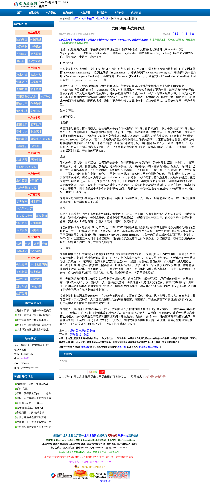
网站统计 (105, 481)
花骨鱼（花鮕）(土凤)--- (30, 403)
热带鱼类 (36, 89)
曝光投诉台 (35, 61)
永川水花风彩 (38, 264)
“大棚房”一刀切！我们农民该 (32, 384)
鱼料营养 (21, 180)
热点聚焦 (36, 53)
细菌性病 (21, 124)
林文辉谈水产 (24, 208)
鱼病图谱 (36, 146)
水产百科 (21, 223)
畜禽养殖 (41, 215)
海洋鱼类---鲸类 (79, 334)
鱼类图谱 (36, 230)
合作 (45, 243)
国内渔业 (21, 39)
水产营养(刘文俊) (27, 187)
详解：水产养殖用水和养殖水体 (34, 398)
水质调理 (85, 12)
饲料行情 (36, 180)
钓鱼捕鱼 (36, 223)
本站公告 (36, 286)
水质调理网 (34, 153)
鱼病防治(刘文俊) (41, 138)
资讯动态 (34, 12)
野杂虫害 (21, 103)
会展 (36, 243)
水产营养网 (34, 173)
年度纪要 (21, 279)
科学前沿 (36, 201)
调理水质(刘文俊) (27, 166)
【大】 (193, 33)
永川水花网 (34, 257)
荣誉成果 (36, 271)
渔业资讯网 (34, 32)
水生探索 (21, 201)
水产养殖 (51, 12)
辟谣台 (20, 61)
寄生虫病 (21, 131)
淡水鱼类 (21, 74)
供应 (19, 243)
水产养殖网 (34, 68)
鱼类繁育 (36, 103)
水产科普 (119, 12)
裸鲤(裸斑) (22, 388)
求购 (27, 243)
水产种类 (46, 96)
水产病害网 (34, 117)
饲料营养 (102, 12)
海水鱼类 (36, 74)
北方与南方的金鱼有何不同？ (33, 320)
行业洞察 (36, 251)
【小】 (175, 33)
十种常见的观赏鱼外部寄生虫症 (34, 427)
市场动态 (21, 251)
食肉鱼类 (21, 89)
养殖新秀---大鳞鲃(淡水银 (30, 412)
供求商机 (136, 12)
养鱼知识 (36, 110)
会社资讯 (21, 264)
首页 (19, 12)
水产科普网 (34, 194)
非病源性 (36, 131)
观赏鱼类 (36, 81)
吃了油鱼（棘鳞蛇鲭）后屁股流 (34, 324)
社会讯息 (36, 46)
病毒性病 (36, 124)
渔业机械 (21, 110)
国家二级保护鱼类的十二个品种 (34, 393)
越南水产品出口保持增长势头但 (34, 310)
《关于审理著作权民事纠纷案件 (34, 315)
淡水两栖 (21, 81)
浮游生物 (36, 159)
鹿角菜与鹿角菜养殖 (82, 330)
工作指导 (21, 271)
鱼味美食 (21, 230)
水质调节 (21, 159)
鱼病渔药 (68, 12)
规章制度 (21, 286)
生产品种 (21, 293)
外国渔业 (36, 39)
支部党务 (36, 279)
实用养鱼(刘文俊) (27, 96)
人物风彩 (21, 53)
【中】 (184, 33)
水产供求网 (34, 237)
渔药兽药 (21, 138)
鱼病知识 (21, 146)
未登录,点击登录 (155, 376)
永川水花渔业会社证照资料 (31, 417)
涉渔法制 (21, 46)
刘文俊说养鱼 (24, 215)
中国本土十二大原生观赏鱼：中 (34, 422)
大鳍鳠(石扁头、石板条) (30, 407)
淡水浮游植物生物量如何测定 (33, 329)
